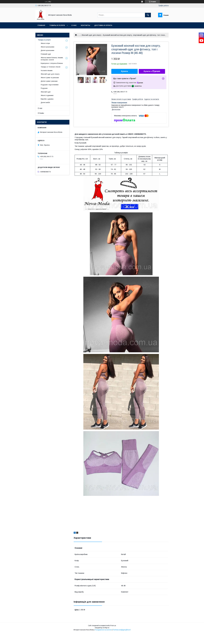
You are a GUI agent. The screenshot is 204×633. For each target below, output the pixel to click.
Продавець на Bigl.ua (102, 628)
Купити (124, 71)
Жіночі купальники (47, 47)
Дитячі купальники (47, 50)
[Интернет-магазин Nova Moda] (40, 19)
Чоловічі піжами (46, 70)
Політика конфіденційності (122, 630)
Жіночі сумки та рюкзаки (50, 77)
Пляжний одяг (46, 54)
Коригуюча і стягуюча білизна (52, 63)
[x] (77, 533)
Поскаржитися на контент (103, 630)
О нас (74, 25)
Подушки (44, 88)
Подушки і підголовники (49, 85)
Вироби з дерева (47, 99)
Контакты (85, 25)
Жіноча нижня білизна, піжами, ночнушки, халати (52, 59)
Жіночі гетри (45, 43)
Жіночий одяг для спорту (91, 35)
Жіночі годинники (47, 95)
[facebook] (75, 533)
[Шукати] (148, 15)
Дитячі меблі (45, 102)
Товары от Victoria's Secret (50, 67)
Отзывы (41, 113)
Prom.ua (113, 625)
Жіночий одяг (46, 92)
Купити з (148, 71)
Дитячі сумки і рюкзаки (49, 81)
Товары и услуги (57, 25)
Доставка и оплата (103, 25)
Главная (41, 25)
